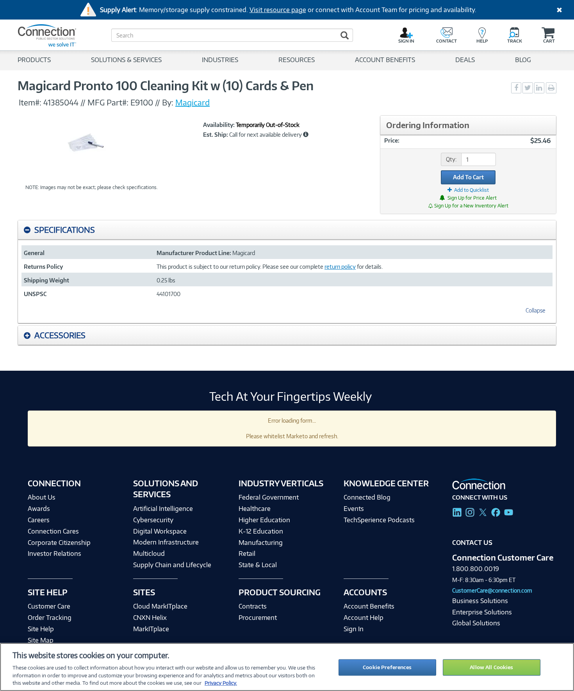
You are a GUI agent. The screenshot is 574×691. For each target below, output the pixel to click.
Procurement (258, 617)
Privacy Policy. (221, 683)
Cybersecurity (153, 520)
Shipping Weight (46, 280)
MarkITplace (151, 629)
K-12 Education (261, 531)
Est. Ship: (215, 135)
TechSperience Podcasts (379, 520)
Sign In (354, 629)
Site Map (40, 640)
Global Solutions (476, 623)
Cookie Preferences (387, 667)
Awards (39, 508)
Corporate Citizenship (59, 542)
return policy (340, 266)
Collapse (535, 310)
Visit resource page (278, 10)
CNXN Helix (150, 617)
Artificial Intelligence (163, 508)
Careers (39, 520)
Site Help (41, 629)
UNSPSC (35, 294)
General (34, 253)
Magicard (192, 102)
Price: (391, 140)
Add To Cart (468, 177)
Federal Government (269, 497)
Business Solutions (480, 601)
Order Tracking (49, 617)
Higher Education (264, 520)
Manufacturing (261, 542)
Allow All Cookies (491, 667)
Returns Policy (43, 266)
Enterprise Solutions (482, 612)
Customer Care (49, 606)
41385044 (60, 102)
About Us (41, 497)
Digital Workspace (160, 531)
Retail (247, 553)
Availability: (219, 125)
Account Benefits (369, 606)
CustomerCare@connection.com (492, 590)
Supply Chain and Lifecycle (172, 565)
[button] (305, 134)
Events (354, 508)
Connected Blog (367, 497)
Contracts (253, 606)
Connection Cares (53, 531)
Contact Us (472, 542)
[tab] (287, 229)
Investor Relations (54, 553)
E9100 (141, 102)
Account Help (363, 617)
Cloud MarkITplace (160, 606)
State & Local (258, 565)
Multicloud (149, 553)
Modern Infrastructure (166, 542)
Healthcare (255, 508)
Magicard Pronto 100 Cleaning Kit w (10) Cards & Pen (166, 86)
